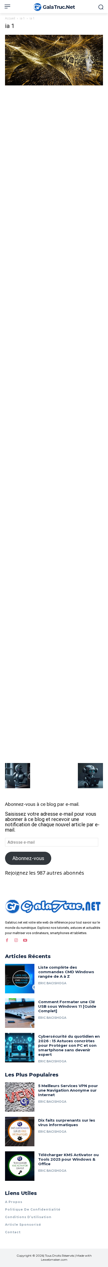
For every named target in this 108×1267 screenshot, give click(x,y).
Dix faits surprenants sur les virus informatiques (66, 1122)
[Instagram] (16, 940)
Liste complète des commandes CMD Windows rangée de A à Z (66, 972)
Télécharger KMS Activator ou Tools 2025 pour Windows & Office (68, 1159)
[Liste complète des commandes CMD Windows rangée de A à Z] (19, 978)
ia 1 (22, 18)
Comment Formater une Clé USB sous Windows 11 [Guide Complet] (67, 1006)
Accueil (10, 18)
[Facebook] (7, 940)
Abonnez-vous (28, 858)
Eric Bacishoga (52, 983)
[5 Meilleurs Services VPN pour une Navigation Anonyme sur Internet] (19, 1097)
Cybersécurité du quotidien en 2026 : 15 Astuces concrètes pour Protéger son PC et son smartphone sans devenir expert (69, 1045)
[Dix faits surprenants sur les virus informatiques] (19, 1131)
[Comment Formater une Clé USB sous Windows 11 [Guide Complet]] (19, 1013)
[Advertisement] (54, 143)
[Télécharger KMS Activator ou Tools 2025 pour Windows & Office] (19, 1166)
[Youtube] (25, 940)
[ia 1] (54, 84)
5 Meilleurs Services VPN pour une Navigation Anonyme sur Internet (68, 1090)
